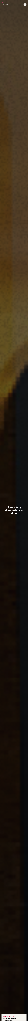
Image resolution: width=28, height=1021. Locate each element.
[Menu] (25, 5)
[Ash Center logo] (6, 3)
